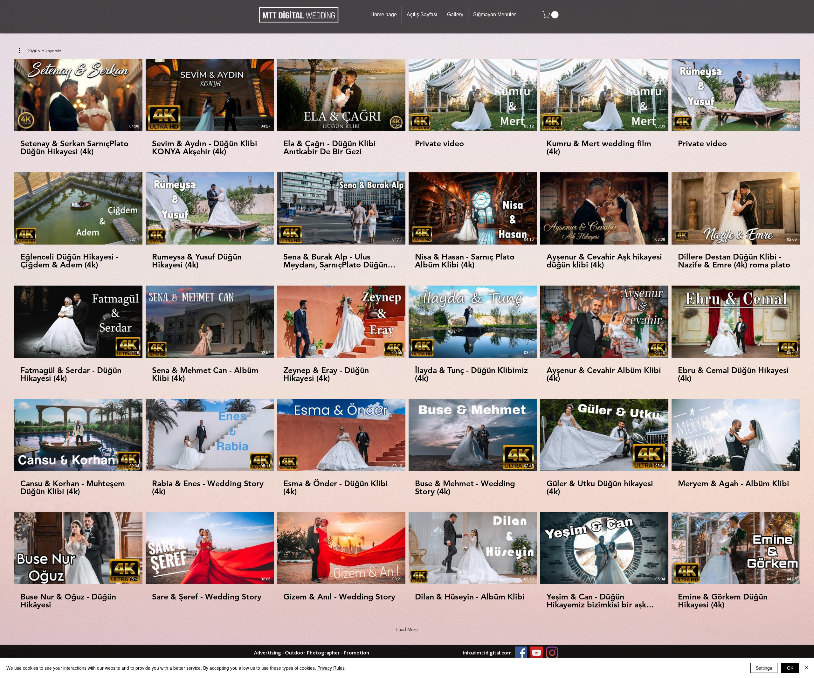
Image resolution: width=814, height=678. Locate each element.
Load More (407, 629)
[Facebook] (521, 653)
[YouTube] (536, 653)
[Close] (806, 668)
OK (790, 668)
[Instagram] (552, 653)
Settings (764, 668)
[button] (455, 15)
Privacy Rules (331, 668)
